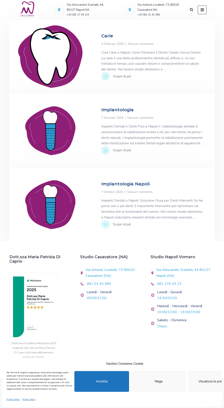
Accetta (102, 381)
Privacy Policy (13, 399)
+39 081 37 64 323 (78, 14)
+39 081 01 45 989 (148, 14)
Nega (159, 381)
